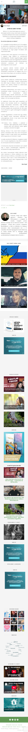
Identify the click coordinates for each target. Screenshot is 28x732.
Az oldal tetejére (22, 730)
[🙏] (21, 628)
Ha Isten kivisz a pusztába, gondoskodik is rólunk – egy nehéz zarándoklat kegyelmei (13, 424)
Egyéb (10, 168)
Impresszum (14, 724)
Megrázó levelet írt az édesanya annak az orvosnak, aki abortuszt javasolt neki (13, 537)
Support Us (23, 726)
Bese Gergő (7, 25)
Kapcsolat (20, 724)
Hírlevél (14, 726)
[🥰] (7, 628)
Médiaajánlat (8, 724)
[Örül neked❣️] (21, 621)
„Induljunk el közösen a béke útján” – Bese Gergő (14, 285)
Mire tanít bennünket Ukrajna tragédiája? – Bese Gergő (13, 264)
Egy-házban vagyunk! (8, 709)
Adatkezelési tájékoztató (7, 726)
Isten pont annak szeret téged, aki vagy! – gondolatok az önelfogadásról (13, 407)
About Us (19, 726)
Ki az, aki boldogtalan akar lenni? (14, 306)
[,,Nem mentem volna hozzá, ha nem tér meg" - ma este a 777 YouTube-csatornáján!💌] (21, 614)
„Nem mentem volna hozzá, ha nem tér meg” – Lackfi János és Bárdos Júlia (13, 389)
